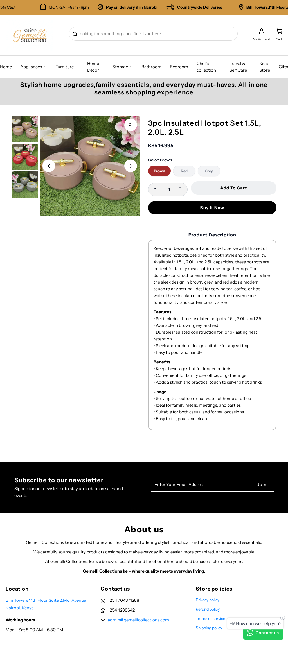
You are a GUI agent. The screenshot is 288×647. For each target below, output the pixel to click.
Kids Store (264, 67)
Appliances (31, 66)
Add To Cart (233, 188)
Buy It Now (212, 207)
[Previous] (48, 166)
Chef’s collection (206, 67)
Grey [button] (209, 171)
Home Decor (93, 67)
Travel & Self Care (238, 67)
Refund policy (208, 609)
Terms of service (210, 618)
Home (6, 66)
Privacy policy (207, 599)
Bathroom (151, 66)
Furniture (64, 66)
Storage (120, 66)
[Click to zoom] (130, 125)
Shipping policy (209, 627)
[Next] (130, 166)
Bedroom (179, 66)
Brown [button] (159, 171)
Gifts (283, 66)
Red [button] (184, 171)
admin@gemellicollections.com (138, 620)
